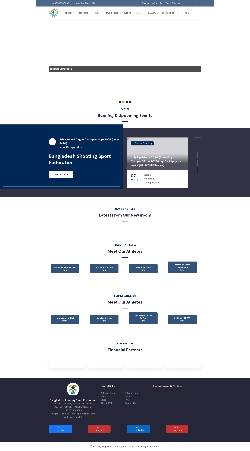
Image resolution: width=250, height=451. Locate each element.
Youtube (100, 428)
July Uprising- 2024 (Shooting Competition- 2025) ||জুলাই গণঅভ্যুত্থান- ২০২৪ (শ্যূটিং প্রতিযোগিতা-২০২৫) (156, 161)
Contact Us (168, 13)
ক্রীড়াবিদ (96, 13)
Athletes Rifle (131, 393)
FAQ (127, 399)
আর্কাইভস (139, 13)
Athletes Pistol (108, 393)
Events (127, 13)
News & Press (111, 13)
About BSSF (106, 403)
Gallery (152, 13)
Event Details (61, 174)
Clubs (103, 399)
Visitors (178, 428)
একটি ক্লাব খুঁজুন (157, 3)
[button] (120, 102)
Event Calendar (173, 3)
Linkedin (139, 428)
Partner (145, 3)
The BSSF (69, 13)
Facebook (61, 428)
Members (83, 13)
